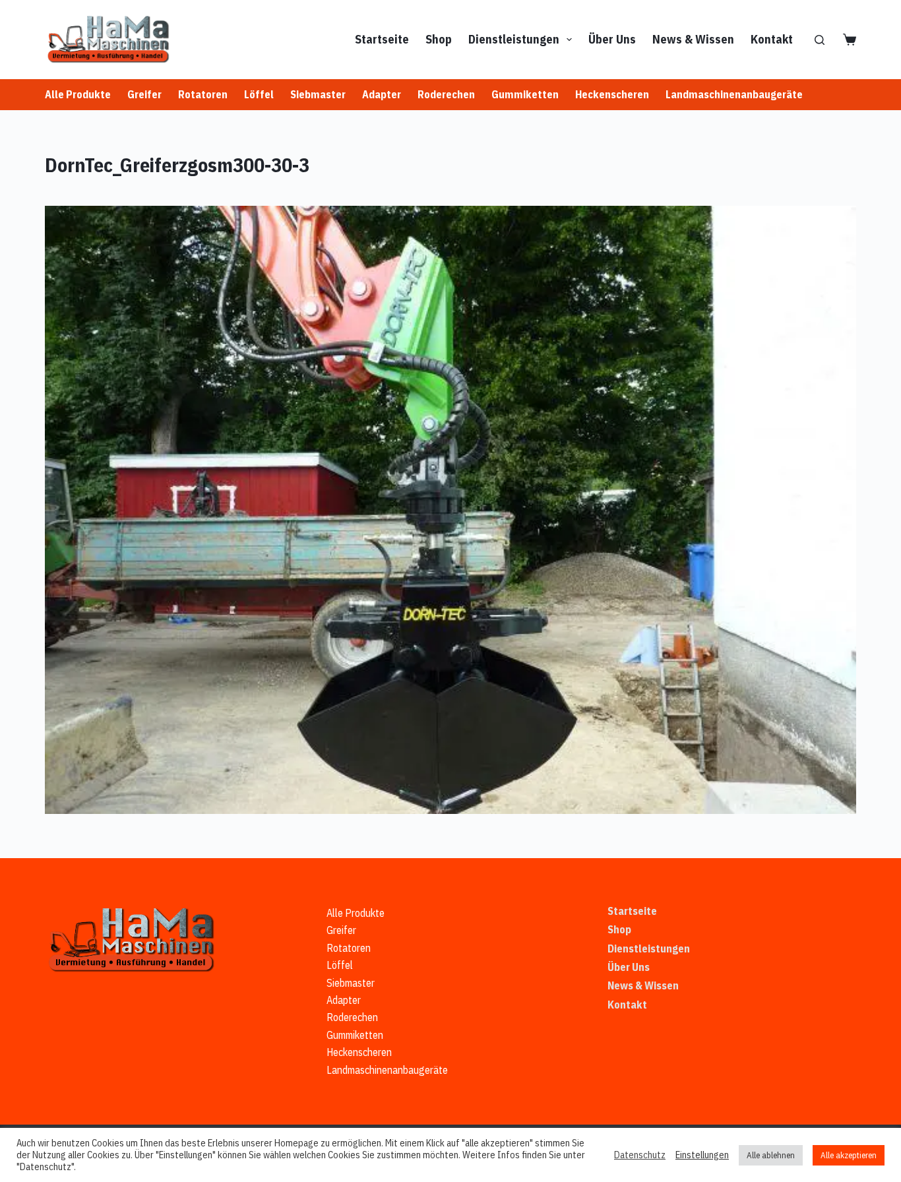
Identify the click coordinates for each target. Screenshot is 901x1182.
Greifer (144, 94)
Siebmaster (318, 94)
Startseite (382, 39)
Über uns (612, 39)
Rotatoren (203, 94)
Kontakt (772, 39)
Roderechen (446, 94)
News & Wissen (693, 39)
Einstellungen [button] (702, 1155)
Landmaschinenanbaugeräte (734, 94)
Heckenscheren (612, 94)
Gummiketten (525, 94)
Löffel (259, 94)
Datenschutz (640, 1155)
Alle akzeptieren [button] (849, 1155)
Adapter (381, 94)
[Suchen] (819, 40)
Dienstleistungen (513, 39)
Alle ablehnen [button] (771, 1155)
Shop (438, 39)
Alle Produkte (78, 94)
